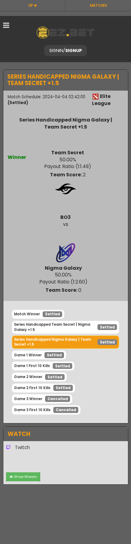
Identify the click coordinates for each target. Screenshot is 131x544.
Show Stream (25, 476)
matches (98, 5)
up (31, 5)
